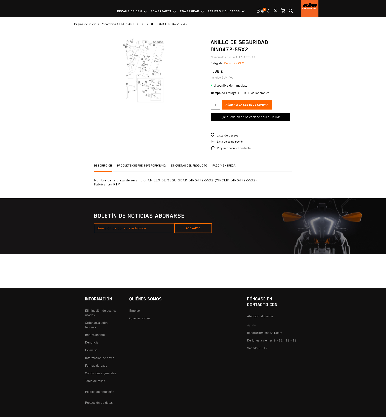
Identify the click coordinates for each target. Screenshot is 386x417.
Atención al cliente (260, 316)
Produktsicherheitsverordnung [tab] (141, 165)
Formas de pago (96, 365)
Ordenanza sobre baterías (96, 325)
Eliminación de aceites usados (100, 312)
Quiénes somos (139, 318)
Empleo (134, 310)
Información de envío (99, 358)
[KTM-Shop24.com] (309, 8)
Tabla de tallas (95, 381)
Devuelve (91, 350)
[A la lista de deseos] (266, 10)
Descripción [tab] (103, 165)
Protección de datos (99, 402)
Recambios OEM (234, 63)
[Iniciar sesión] (273, 11)
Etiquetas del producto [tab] (189, 165)
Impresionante (95, 335)
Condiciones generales (100, 373)
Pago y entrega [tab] (224, 165)
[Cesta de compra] (281, 10)
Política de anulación (99, 392)
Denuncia (91, 342)
